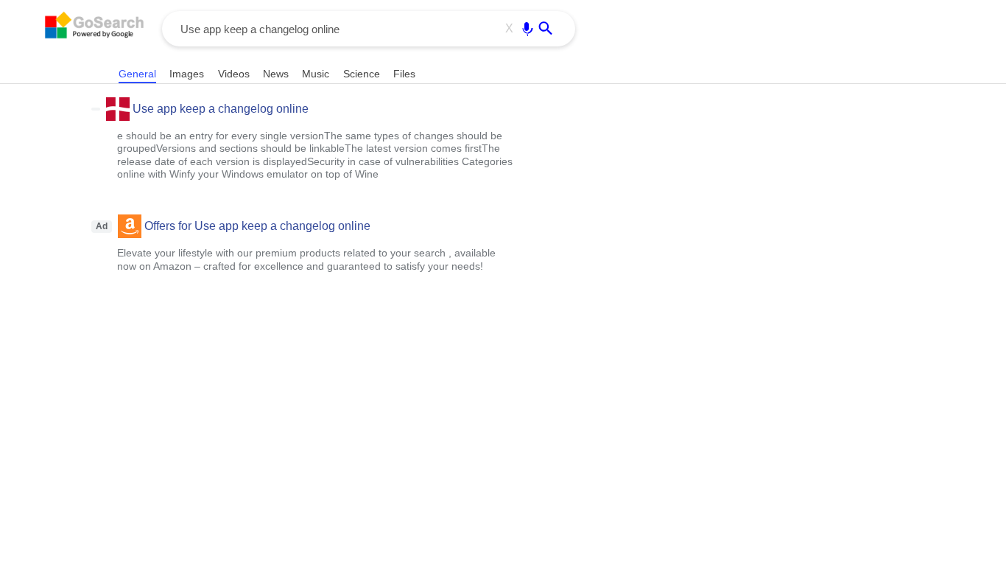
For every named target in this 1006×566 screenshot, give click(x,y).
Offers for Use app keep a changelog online (257, 226)
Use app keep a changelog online (221, 108)
